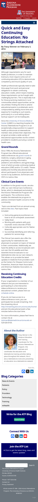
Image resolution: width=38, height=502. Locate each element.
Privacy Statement (8, 484)
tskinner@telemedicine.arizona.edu (15, 320)
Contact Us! (6, 482)
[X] (17, 436)
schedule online (7, 293)
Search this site (26, 16)
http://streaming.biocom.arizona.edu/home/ (19, 307)
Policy (4, 389)
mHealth (6, 405)
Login (34, 497)
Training (5, 401)
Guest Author (19, 419)
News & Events (8, 381)
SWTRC (19, 18)
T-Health (26, 18)
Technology (7, 397)
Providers (6, 393)
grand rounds (24, 155)
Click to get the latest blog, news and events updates (20, 451)
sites (12, 208)
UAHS (34, 18)
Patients (5, 385)
